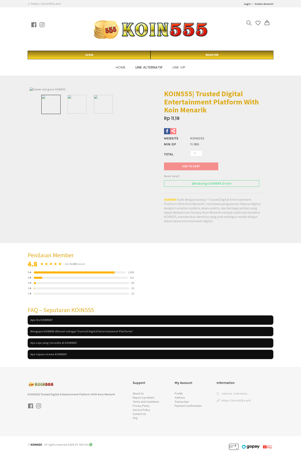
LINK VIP (179, 67)
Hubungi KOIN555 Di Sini (213, 184)
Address (180, 397)
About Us (138, 393)
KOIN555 (170, 199)
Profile (179, 393)
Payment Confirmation (188, 406)
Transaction (182, 401)
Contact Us (139, 414)
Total (168, 154)
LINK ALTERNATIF (149, 67)
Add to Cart (191, 166)
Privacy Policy (141, 406)
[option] (90, 89)
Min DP (170, 144)
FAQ (135, 418)
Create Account (264, 3)
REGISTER (212, 55)
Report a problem (143, 397)
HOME (121, 67)
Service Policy (141, 410)
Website (171, 138)
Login (247, 3)
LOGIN (89, 55)
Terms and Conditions (146, 401)
